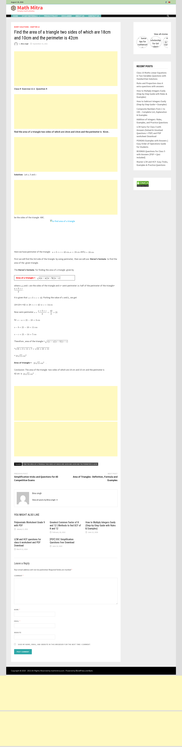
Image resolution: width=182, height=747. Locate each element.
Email (17, 621)
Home (15, 16)
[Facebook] (166, 2)
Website (17, 632)
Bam (91, 670)
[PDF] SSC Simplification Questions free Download (62, 541)
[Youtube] (169, 2)
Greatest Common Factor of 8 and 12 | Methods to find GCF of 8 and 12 (65, 525)
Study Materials (30, 16)
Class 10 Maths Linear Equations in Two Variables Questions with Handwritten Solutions (152, 75)
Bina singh (24, 44)
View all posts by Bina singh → (45, 500)
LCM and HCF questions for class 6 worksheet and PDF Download (27, 542)
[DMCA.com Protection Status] (143, 183)
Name (17, 609)
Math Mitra (30, 7)
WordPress (80, 670)
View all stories (161, 34)
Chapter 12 (34, 27)
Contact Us (93, 16)
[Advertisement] (65, 68)
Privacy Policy (51, 16)
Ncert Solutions (21, 27)
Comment (19, 576)
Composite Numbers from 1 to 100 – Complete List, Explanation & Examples (152, 111)
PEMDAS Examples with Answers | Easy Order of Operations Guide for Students (152, 143)
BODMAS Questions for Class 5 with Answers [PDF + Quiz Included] (151, 154)
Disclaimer (67, 16)
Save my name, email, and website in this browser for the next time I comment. (54, 644)
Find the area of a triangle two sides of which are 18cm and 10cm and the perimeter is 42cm (60, 464)
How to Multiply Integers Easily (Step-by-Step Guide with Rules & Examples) (100, 525)
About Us (80, 16)
